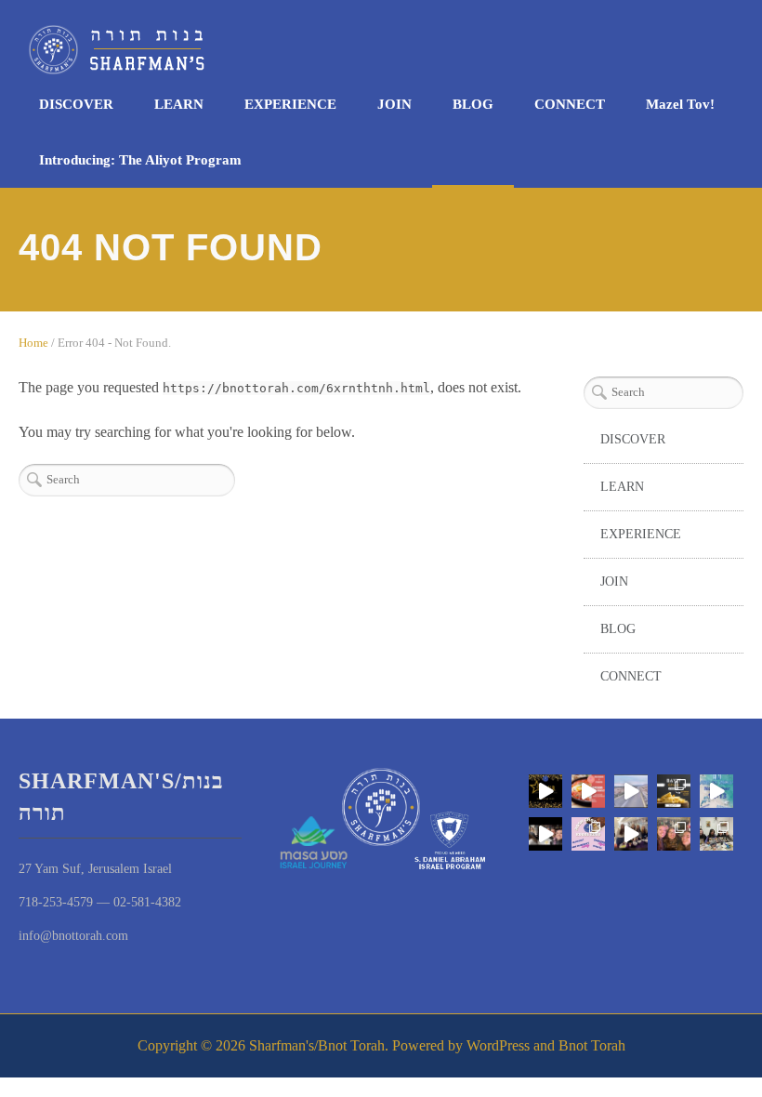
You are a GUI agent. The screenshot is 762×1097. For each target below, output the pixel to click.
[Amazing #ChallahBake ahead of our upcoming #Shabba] (545, 834)
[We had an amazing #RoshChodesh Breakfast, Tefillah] (588, 791)
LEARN (179, 104)
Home (33, 343)
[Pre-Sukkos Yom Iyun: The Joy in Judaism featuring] (631, 834)
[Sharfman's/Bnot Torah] (372, 50)
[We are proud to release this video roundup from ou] (631, 791)
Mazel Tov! (680, 104)
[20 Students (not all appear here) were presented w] (545, 791)
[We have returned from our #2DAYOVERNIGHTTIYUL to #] (716, 791)
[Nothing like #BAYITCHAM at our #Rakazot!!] (673, 791)
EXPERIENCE (290, 104)
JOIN (394, 104)
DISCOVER (76, 104)
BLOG (473, 104)
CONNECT (569, 104)
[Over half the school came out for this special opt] (588, 834)
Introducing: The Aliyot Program (140, 159)
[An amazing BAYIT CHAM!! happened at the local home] (716, 834)
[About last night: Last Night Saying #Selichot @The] (673, 834)
